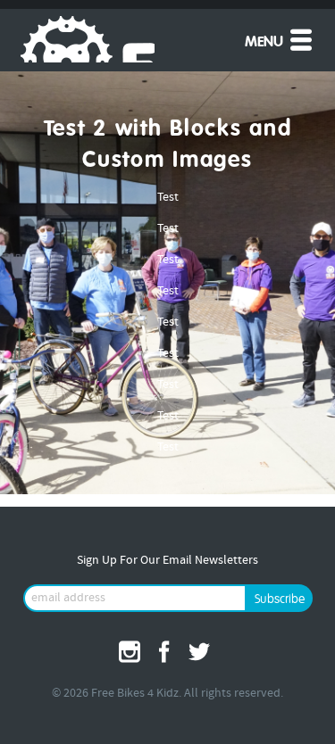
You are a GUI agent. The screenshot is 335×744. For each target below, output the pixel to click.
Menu (266, 43)
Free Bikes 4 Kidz (88, 39)
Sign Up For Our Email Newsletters (167, 560)
